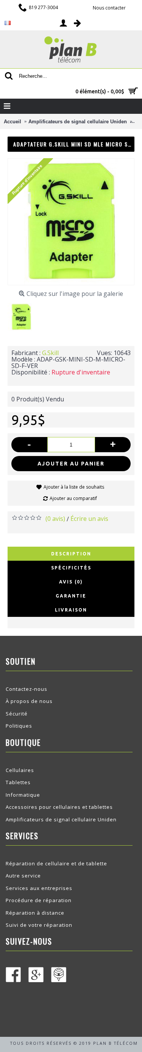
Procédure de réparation (39, 900)
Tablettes (18, 782)
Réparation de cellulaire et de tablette (56, 863)
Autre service (23, 875)
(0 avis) (55, 518)
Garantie (71, 595)
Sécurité (17, 713)
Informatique (23, 794)
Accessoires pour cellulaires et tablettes (59, 807)
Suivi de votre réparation (39, 924)
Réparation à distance (35, 912)
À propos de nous (29, 701)
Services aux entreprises (39, 888)
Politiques (19, 725)
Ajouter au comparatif (73, 498)
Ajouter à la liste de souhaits (74, 487)
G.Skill (50, 353)
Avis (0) (71, 581)
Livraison (71, 609)
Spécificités (71, 567)
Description (71, 553)
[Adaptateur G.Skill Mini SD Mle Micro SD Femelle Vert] (24, 314)
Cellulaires (20, 770)
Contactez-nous (26, 689)
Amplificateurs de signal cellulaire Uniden (61, 819)
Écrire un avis (89, 518)
